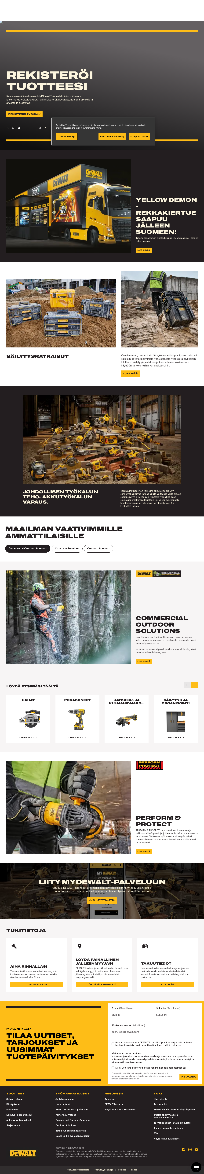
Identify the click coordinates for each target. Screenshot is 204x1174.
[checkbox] (113, 1044)
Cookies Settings (67, 136)
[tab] (27, 549)
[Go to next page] (45, 128)
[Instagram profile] (190, 1149)
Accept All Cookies (139, 136)
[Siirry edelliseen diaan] (187, 685)
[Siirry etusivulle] (23, 1153)
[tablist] (102, 549)
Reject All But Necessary (112, 136)
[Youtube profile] (196, 1149)
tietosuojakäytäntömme (142, 1073)
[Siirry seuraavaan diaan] (194, 685)
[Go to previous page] (8, 128)
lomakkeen (133, 1079)
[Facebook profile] (183, 1149)
